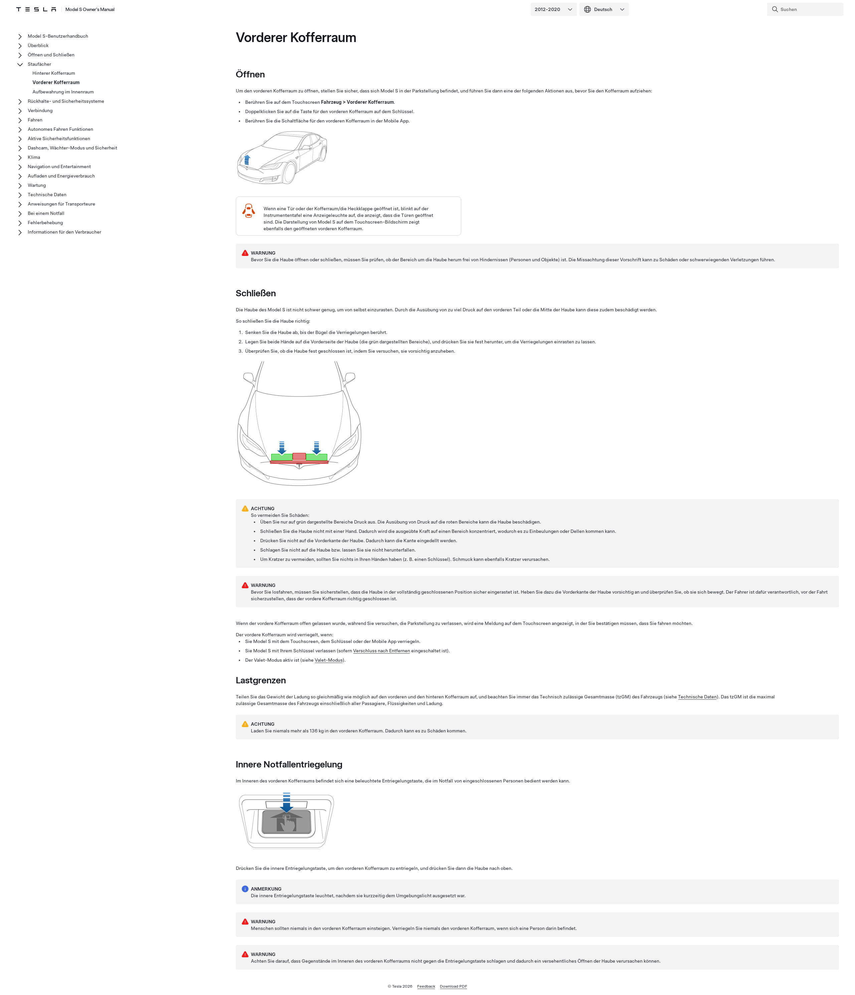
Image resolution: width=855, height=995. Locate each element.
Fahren (35, 119)
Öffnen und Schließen (51, 54)
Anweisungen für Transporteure (61, 204)
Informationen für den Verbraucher (64, 232)
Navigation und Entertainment (59, 166)
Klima (34, 157)
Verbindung (40, 110)
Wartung (37, 185)
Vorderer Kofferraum (55, 82)
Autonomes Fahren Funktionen (60, 129)
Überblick (38, 45)
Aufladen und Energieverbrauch (61, 176)
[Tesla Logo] (36, 9)
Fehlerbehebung (45, 222)
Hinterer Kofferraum (53, 73)
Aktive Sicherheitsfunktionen (59, 138)
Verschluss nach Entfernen (381, 650)
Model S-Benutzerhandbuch (58, 36)
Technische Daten (697, 696)
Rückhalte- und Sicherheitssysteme (66, 101)
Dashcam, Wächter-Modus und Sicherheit (72, 147)
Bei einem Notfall (46, 213)
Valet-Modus (329, 660)
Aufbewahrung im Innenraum (63, 91)
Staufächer (39, 64)
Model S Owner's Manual (90, 9)
